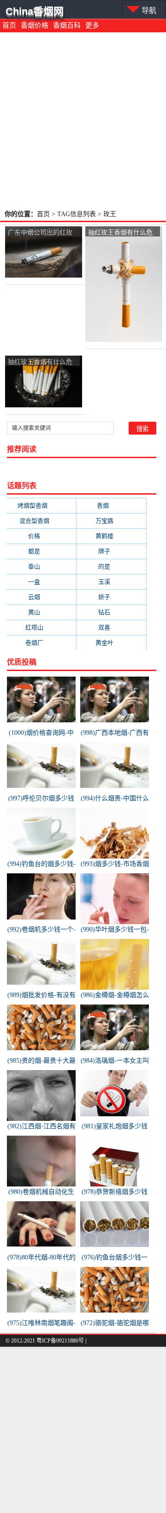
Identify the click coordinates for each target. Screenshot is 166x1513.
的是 (111, 566)
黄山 (41, 612)
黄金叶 (111, 642)
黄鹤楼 (111, 536)
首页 (9, 25)
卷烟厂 (41, 642)
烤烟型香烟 (41, 505)
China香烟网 (35, 11)
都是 (41, 551)
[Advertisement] (83, 120)
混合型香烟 (41, 520)
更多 (92, 25)
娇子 (111, 596)
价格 (41, 536)
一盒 (41, 581)
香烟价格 (34, 25)
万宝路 (111, 520)
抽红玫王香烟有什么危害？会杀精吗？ (120, 232)
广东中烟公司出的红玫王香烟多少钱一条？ (40, 232)
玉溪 (111, 581)
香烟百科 (67, 25)
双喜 (111, 627)
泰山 (41, 566)
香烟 (112, 505)
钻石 (111, 612)
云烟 (41, 596)
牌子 (111, 551)
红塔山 (41, 627)
